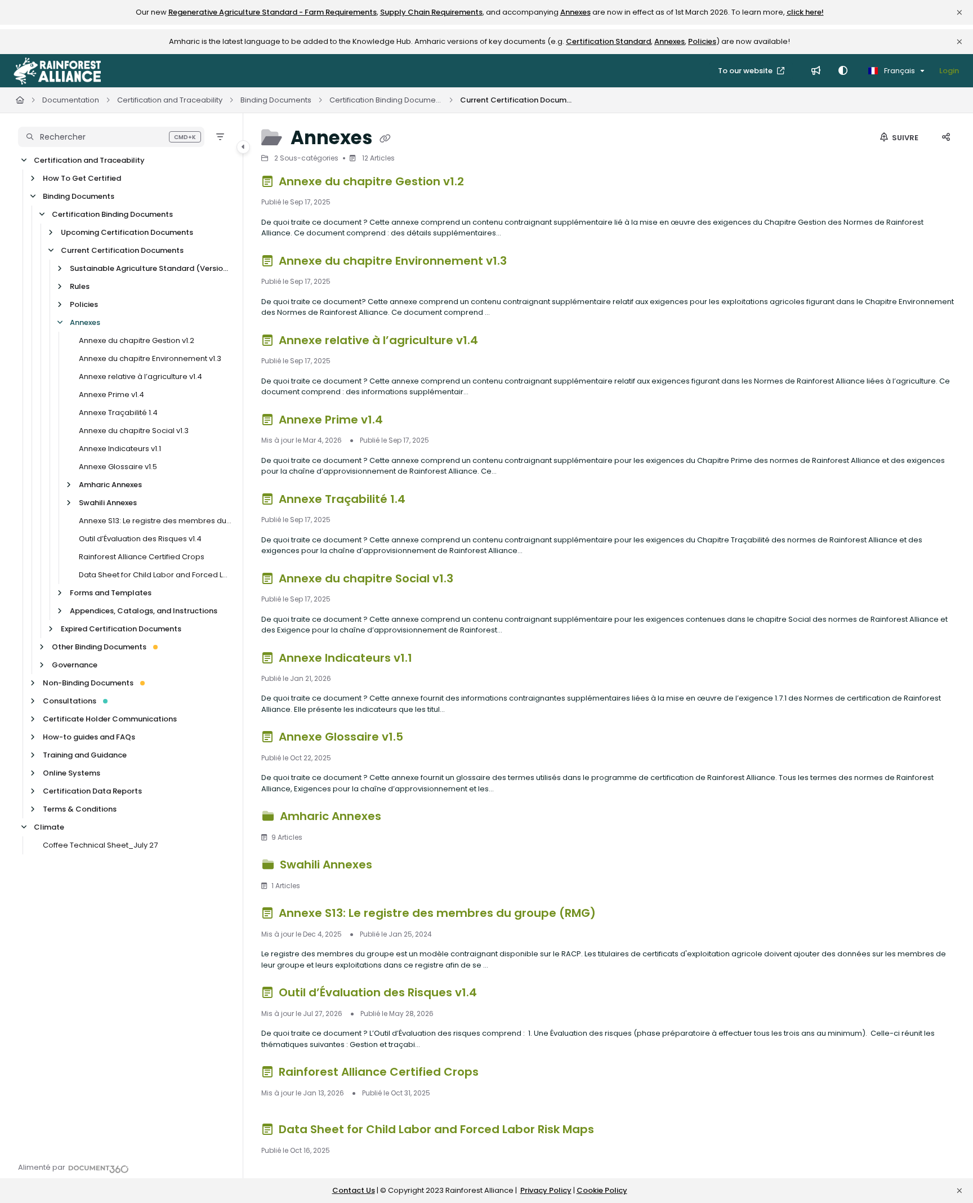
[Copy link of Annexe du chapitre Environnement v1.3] (528, 262)
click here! (805, 12)
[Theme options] (843, 71)
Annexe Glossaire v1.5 (118, 466)
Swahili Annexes (108, 502)
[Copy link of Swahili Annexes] (393, 867)
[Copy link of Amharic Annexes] (402, 818)
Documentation (70, 100)
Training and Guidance (85, 755)
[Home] (57, 70)
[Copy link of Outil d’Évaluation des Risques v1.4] (498, 995)
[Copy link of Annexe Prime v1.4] (404, 421)
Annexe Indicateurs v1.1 (120, 448)
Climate (49, 827)
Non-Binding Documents (88, 683)
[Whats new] (816, 71)
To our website (746, 70)
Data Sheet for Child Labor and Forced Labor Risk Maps (155, 574)
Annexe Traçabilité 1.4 (118, 412)
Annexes (575, 12)
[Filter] (220, 137)
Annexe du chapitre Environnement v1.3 (150, 358)
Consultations (69, 701)
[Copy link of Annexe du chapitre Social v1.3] (474, 580)
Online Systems (71, 773)
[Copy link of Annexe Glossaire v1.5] (424, 739)
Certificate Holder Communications (110, 719)
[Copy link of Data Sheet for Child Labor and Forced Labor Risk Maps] (615, 1131)
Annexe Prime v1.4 (111, 394)
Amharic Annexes (110, 484)
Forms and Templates (110, 592)
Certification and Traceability (169, 100)
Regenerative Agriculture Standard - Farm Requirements (272, 12)
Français (898, 70)
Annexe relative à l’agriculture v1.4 (140, 376)
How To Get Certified (82, 178)
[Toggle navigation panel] (243, 147)
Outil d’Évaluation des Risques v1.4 (140, 538)
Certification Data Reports (92, 791)
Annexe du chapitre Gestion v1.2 (136, 340)
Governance (74, 665)
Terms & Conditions (80, 809)
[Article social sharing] (946, 138)
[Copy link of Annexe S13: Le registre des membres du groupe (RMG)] (617, 915)
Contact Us (353, 1190)
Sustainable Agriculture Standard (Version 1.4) (150, 268)
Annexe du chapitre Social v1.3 (134, 430)
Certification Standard (608, 41)
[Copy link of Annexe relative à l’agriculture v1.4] (499, 342)
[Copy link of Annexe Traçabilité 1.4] (426, 501)
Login (949, 70)
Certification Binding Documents (385, 100)
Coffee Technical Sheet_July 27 (100, 845)
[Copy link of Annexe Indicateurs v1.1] (433, 659)
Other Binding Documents (99, 646)
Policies (702, 41)
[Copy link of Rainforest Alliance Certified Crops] (499, 1074)
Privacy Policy (546, 1190)
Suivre (904, 137)
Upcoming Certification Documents (127, 232)
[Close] (959, 12)
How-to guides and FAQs (89, 737)
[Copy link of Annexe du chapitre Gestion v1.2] (485, 183)
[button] (111, 137)
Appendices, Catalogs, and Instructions (143, 610)
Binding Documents (275, 100)
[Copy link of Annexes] (385, 139)
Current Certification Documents (516, 100)
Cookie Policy (602, 1190)
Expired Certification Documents (121, 628)
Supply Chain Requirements (431, 12)
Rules (80, 286)
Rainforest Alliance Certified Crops (141, 556)
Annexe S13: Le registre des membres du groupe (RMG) (155, 520)
